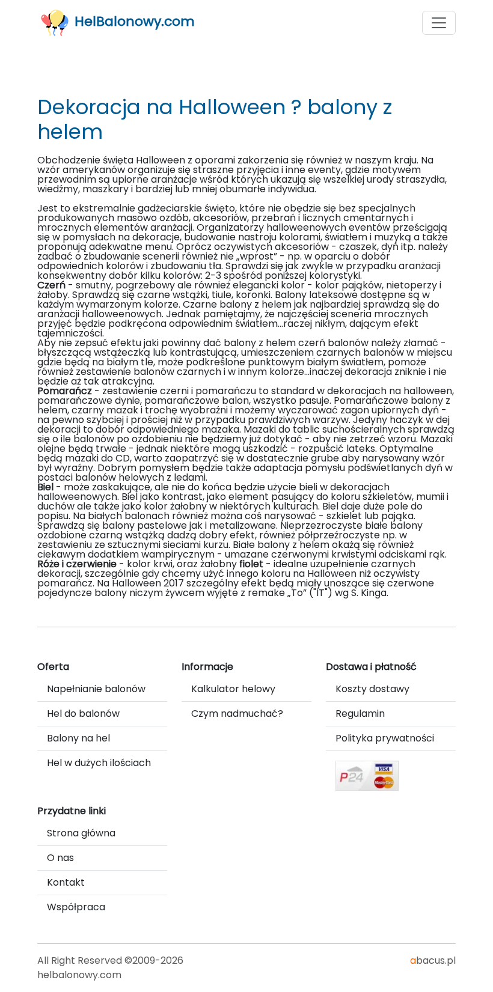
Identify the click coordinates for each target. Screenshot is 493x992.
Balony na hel (78, 738)
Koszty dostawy (372, 689)
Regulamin (360, 713)
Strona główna (81, 833)
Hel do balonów (83, 713)
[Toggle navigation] (439, 23)
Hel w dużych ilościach (99, 763)
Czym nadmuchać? (237, 713)
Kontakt (66, 882)
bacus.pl (433, 960)
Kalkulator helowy (233, 689)
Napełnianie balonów (96, 689)
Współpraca (76, 907)
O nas (60, 858)
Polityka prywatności (384, 738)
